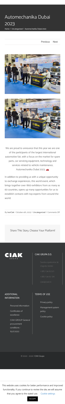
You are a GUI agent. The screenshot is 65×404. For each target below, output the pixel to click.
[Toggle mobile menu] (60, 3)
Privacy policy (46, 302)
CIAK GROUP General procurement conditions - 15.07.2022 (20, 325)
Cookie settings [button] (48, 394)
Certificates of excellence (16, 313)
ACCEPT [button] (32, 399)
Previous (45, 42)
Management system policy (49, 309)
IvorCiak (10, 212)
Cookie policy (46, 317)
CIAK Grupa (39, 356)
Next (55, 42)
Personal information (19, 306)
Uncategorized (39, 212)
